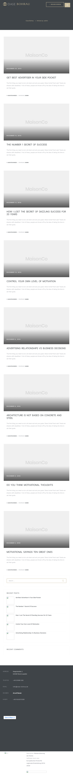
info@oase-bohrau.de (20, 686)
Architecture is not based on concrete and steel (34, 416)
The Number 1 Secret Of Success (27, 144)
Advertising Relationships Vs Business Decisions (36, 348)
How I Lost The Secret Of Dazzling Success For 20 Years (36, 213)
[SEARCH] (63, 581)
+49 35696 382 (18, 680)
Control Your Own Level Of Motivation (31, 281)
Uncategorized (12, 95)
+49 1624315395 (19, 699)
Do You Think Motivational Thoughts (30, 485)
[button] (55, 4)
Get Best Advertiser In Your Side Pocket (31, 77)
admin (27, 95)
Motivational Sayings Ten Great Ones (29, 552)
